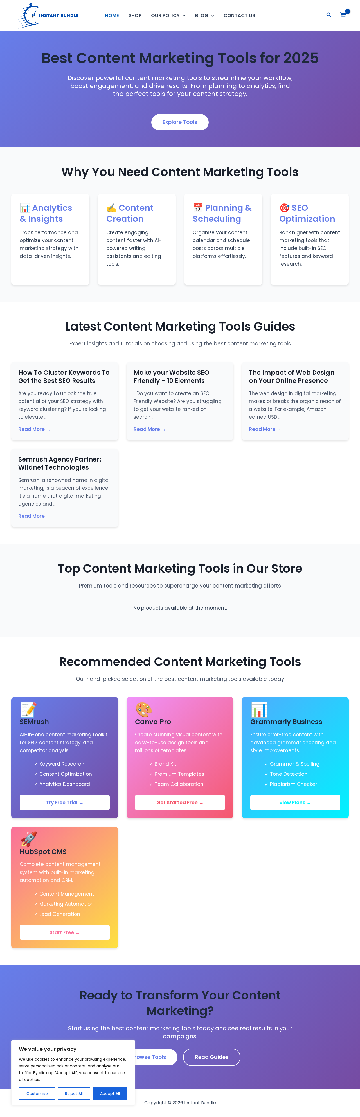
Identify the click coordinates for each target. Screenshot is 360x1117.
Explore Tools (180, 122)
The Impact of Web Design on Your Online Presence (291, 376)
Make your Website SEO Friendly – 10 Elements (171, 376)
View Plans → (295, 802)
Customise (37, 1093)
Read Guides (212, 1057)
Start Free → (65, 932)
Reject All (74, 1093)
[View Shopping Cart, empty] (343, 15)
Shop (135, 15)
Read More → (34, 429)
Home (112, 15)
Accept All (110, 1093)
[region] (73, 1073)
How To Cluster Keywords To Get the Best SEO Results (64, 376)
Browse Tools (148, 1057)
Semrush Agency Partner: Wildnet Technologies (59, 463)
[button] (182, 15)
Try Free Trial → (65, 802)
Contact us (239, 15)
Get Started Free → (180, 802)
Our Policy (165, 15)
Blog (201, 15)
